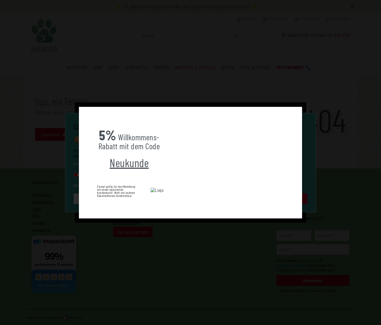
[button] (83, 111)
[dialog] (190, 162)
